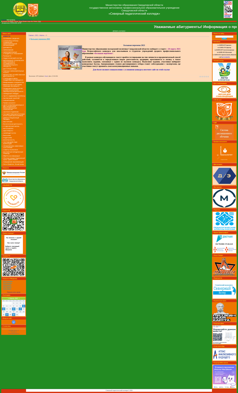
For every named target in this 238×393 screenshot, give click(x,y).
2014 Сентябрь (8, 281)
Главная (4, 20)
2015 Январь (7, 289)
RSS (39, 21)
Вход (29, 20)
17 (20, 309)
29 (13, 314)
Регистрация (20, 20)
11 (23, 306)
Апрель (42, 35)
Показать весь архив (13, 292)
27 (7, 314)
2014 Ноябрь (7, 285)
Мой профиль (11, 20)
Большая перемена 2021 (40, 39)
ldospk (46, 76)
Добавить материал (119, 31)
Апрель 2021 (13, 298)
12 (3, 309)
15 (13, 309)
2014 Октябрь (7, 283)
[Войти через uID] (13, 322)
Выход (26, 20)
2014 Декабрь (7, 287)
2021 (36, 35)
